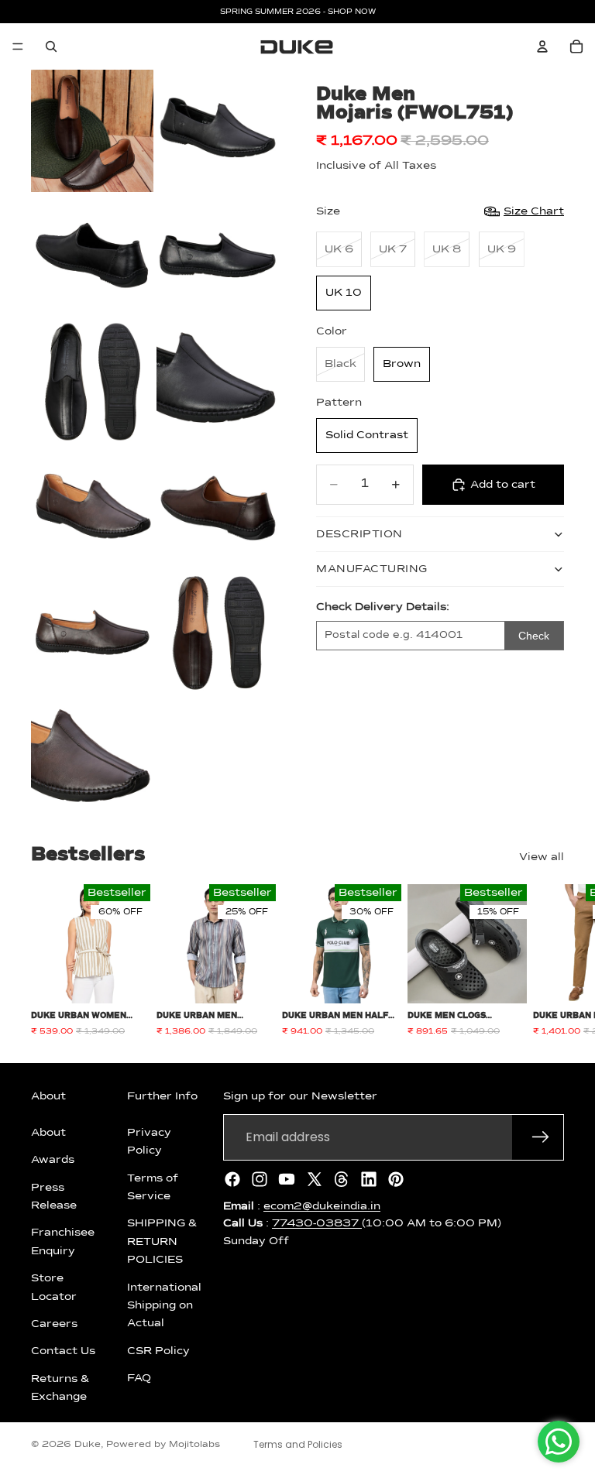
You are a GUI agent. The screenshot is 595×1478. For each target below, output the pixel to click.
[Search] (51, 46)
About (48, 1132)
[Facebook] (232, 1179)
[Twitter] (314, 1179)
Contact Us (63, 1351)
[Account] (542, 46)
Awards (52, 1159)
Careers (54, 1324)
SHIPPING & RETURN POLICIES (162, 1241)
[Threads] (341, 1179)
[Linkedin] (368, 1179)
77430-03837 (317, 1223)
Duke (87, 1444)
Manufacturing (372, 569)
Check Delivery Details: (382, 607)
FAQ (139, 1378)
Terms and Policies (297, 1444)
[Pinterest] (396, 1179)
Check (533, 635)
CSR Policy (158, 1351)
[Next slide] (547, 961)
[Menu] (18, 46)
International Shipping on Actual (164, 1305)
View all (541, 857)
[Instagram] (259, 1179)
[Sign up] (540, 1137)
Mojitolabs (194, 1444)
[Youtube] (286, 1179)
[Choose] (126, 979)
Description (359, 534)
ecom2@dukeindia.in (321, 1206)
